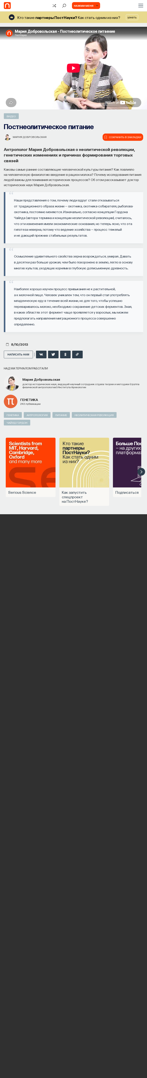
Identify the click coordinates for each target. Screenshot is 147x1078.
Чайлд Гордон (17, 422)
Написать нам (18, 354)
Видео (11, 116)
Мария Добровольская (30, 136)
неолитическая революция (94, 414)
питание (61, 414)
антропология (37, 414)
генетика (29, 400)
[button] (141, 472)
